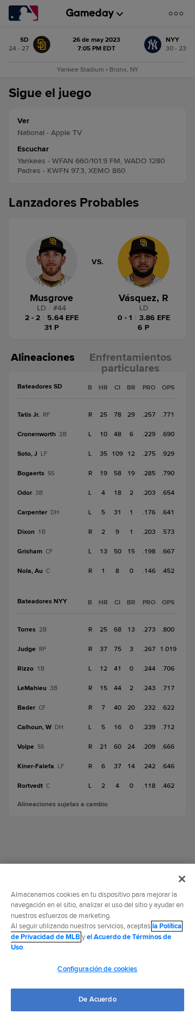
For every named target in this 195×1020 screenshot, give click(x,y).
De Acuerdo (97, 999)
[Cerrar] (182, 879)
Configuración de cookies (97, 969)
